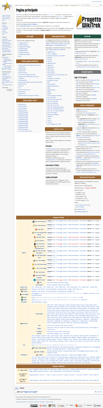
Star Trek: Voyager (52, 112)
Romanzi (25, 289)
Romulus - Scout (67, 339)
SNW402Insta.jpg (23, 127)
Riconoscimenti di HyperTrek (80, 380)
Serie (54, 220)
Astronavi (25, 323)
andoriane (37, 335)
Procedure (24, 302)
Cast (24, 345)
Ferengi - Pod (58, 337)
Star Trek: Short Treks (53, 105)
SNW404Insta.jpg (23, 112)
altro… (20, 56)
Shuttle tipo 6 (78, 319)
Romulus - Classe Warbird (79, 339)
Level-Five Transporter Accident (27, 74)
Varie (83, 362)
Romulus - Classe (89, 337)
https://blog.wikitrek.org (89, 113)
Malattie (54, 362)
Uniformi (67, 359)
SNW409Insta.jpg (23, 121)
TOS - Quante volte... (48, 287)
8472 (33, 335)
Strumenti (34, 359)
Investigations (95, 91)
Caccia (61, 333)
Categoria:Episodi (23, 45)
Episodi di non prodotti (61, 285)
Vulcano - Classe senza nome (85, 341)
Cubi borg (76, 335)
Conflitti (40, 355)
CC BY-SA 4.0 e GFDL (41, 399)
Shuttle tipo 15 (75, 321)
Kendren (49, 59)
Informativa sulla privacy (21, 402)
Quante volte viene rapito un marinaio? (29, 95)
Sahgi (48, 91)
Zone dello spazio (95, 360)
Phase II (49, 285)
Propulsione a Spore (52, 80)
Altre (82, 297)
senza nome (92, 293)
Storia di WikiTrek (67, 371)
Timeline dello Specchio (73, 349)
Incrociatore (67, 333)
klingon (74, 337)
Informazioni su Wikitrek (33, 402)
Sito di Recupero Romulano (54, 95)
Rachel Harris (22, 70)
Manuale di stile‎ (25, 26)
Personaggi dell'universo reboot (85, 351)
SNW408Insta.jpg (23, 119)
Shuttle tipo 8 (94, 319)
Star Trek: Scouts (40, 280)
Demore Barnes (23, 72)
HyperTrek (36, 18)
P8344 (90, 148)
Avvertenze (42, 402)
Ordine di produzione (73, 220)
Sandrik (49, 93)
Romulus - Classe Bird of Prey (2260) (41, 339)
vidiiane (39, 341)
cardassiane (93, 335)
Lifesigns (93, 95)
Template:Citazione (51, 159)
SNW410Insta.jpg (23, 129)
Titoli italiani (83, 220)
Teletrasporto (41, 359)
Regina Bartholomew (53, 86)
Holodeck (49, 57)
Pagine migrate (33, 371)
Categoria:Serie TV (23, 43)
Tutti (93, 220)
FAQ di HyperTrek (44, 380)
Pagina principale (30, 392)
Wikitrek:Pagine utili (83, 211)
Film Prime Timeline (52, 282)
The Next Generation (51, 289)
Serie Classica (40, 240)
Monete (61, 360)
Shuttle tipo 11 (67, 321)
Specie (25, 297)
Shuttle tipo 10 (58, 321)
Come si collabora (32, 24)
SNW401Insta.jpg (23, 125)
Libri (33, 357)
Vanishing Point (23, 80)
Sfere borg (82, 335)
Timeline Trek (53, 357)
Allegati (22, 388)
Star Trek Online (51, 97)
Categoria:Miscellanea (24, 54)
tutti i (80, 207)
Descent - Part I (95, 87)
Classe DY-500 (59, 325)
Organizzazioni (73, 357)
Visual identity (76, 371)
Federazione (52, 359)
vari (81, 289)
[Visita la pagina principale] (7, 6)
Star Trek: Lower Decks (40, 264)
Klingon (39, 328)
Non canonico (70, 362)
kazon (69, 337)
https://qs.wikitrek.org (92, 67)
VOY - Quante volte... (84, 287)
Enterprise (34, 289)
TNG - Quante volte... (60, 287)
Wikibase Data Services (80, 59)
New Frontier (76, 289)
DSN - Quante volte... (72, 287)
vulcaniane (60, 341)
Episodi (24, 252)
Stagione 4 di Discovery (52, 43)
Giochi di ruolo (45, 357)
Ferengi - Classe (48, 337)
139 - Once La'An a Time (25, 131)
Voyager (70, 289)
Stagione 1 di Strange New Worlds (57, 45)
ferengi (39, 337)
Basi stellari (96, 359)
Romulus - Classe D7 (57, 339)
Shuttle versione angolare (67, 319)
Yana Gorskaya (23, 108)
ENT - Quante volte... (37, 287)
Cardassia (39, 331)
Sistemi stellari (78, 360)
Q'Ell (48, 82)
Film (40, 282)
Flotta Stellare (39, 314)
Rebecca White (51, 84)
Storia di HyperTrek (94, 380)
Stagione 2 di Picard (64, 43)
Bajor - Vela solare (64, 335)
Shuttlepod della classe (59, 322)
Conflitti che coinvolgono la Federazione (57, 355)
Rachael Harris (22, 69)
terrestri (34, 341)
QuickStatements (80, 67)
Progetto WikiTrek (34, 375)
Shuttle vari (69, 322)
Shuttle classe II (84, 321)
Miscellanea (24, 355)
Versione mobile (49, 402)
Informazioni (53, 369)
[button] (78, 4)
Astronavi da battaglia (52, 333)
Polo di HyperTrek (67, 380)
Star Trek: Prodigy (41, 268)
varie (95, 341)
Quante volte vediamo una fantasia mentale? (30, 82)
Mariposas (50, 65)
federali (43, 341)
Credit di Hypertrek (34, 380)
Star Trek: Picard (40, 272)
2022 (79, 98)
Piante (71, 360)
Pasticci (47, 371)
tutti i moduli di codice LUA (83, 205)
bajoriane (43, 335)
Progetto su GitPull (68, 375)
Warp (47, 359)
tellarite (97, 339)
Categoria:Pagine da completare (56, 49)
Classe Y (71, 325)
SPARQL (85, 61)
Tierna (49, 118)
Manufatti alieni (54, 360)
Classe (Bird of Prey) (82, 327)
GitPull (41, 369)
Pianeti (25, 299)
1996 (79, 84)
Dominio (39, 333)
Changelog (35, 369)
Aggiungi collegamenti (9, 90)
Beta (30, 369)
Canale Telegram (93, 375)
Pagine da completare (93, 369)
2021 (79, 80)
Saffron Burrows (23, 110)
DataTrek (42, 375)
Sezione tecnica (82, 357)
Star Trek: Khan (40, 244)
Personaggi (59, 220)
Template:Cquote (51, 149)
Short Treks (40, 229)
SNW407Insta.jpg (23, 123)
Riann (48, 88)
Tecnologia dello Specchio (59, 349)
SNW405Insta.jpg (23, 115)
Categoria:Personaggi (24, 46)
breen (87, 335)
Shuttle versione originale (53, 319)
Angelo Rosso (51, 52)
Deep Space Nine (62, 289)
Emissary (21, 86)
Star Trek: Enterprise (52, 103)
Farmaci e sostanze (46, 362)
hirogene (65, 337)
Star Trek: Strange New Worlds (55, 107)
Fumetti (25, 291)
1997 (79, 87)
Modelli (60, 369)
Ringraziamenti (51, 90)
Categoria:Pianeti (23, 50)
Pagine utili (41, 371)
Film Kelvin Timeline (63, 282)
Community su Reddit (81, 375)
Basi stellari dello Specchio (67, 347)
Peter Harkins (50, 71)
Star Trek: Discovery (52, 101)
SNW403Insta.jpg (23, 114)
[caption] (97, 40)
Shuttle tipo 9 (50, 321)
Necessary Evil (95, 84)
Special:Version (82, 209)
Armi (88, 357)
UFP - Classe (51, 341)
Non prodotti (39, 285)
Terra (39, 325)
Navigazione (89, 359)
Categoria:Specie (23, 48)
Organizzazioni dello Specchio (83, 347)
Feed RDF (99, 392)
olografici (85, 293)
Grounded (94, 98)
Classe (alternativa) (80, 322)
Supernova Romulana (53, 114)
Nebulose (66, 360)
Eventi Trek (78, 362)
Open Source (22, 93)
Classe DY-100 (51, 325)
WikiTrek (18, 14)
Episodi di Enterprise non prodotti (56, 55)
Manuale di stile (51, 63)
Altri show (87, 362)
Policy (51, 371)
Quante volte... (24, 287)
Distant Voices (22, 84)
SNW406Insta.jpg (23, 117)
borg (71, 335)
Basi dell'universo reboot (69, 351)
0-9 (39, 293)
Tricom (49, 120)
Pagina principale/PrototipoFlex (78, 369)
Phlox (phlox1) (51, 73)
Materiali (98, 357)
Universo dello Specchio (40, 348)
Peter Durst (50, 69)
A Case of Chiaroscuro (24, 89)
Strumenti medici (61, 362)
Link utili (49, 61)
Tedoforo (49, 116)
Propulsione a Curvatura (53, 78)
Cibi (38, 360)
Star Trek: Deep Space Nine (54, 99)
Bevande (34, 360)
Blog (48, 375)
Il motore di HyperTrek (56, 380)
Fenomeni (42, 360)
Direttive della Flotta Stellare (77, 359)
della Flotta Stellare (37, 302)
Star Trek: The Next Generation (55, 111)
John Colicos (22, 91)
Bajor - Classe (53, 335)
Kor (20, 88)
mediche (45, 302)
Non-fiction (38, 357)
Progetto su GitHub (56, 375)
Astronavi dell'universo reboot (55, 351)
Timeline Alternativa (63, 357)
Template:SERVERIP (90, 188)
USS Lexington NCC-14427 (54, 124)
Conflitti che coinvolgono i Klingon (78, 355)
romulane (79, 337)
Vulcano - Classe (70, 341)
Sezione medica (36, 362)
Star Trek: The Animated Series (55, 109)
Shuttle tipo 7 (86, 319)
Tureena (49, 122)
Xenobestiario (86, 360)
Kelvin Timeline (40, 352)
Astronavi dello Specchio (53, 347)
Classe (50, 305)
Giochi (47, 360)
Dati (16, 388)
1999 (79, 91)
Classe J (66, 325)
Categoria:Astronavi (24, 52)
